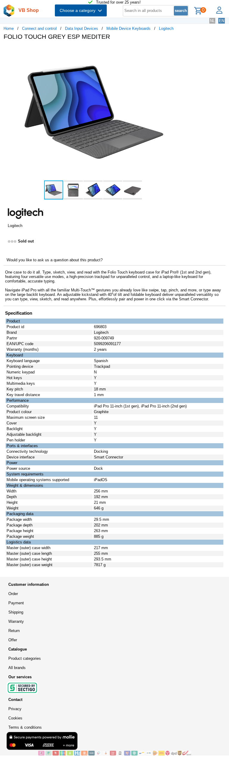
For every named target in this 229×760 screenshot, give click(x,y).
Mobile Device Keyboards (128, 28)
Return (14, 630)
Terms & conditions (25, 727)
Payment (16, 603)
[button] (177, 51)
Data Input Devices (81, 28)
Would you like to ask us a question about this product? (55, 260)
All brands (17, 667)
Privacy (14, 709)
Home (9, 28)
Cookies (15, 718)
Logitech (166, 28)
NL (212, 20)
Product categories (24, 658)
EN (221, 20)
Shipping (15, 612)
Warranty (16, 621)
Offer (12, 640)
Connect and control (39, 28)
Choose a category (79, 10)
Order (13, 593)
